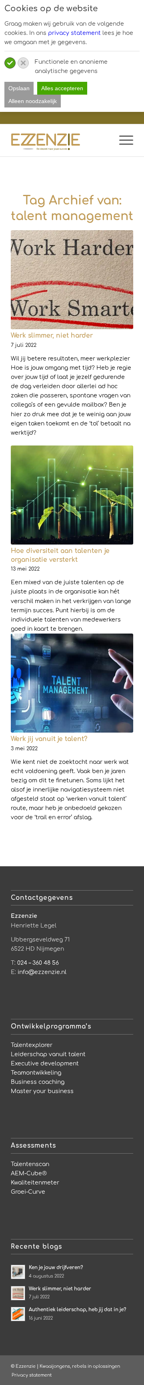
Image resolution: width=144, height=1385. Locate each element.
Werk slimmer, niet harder (52, 335)
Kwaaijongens (55, 1366)
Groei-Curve (28, 1192)
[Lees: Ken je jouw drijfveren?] (18, 1272)
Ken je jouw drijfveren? (56, 1267)
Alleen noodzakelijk (32, 101)
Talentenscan (30, 1164)
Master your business (42, 1091)
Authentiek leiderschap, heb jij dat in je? (77, 1309)
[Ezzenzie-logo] (60, 140)
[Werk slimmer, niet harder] (72, 279)
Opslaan (19, 88)
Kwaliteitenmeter (35, 1183)
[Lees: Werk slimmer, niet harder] (18, 1293)
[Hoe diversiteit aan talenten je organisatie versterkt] (72, 495)
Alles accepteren (62, 88)
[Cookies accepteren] (10, 63)
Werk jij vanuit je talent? (49, 739)
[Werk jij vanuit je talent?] (72, 683)
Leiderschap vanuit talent (48, 1054)
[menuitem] (122, 140)
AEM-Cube (26, 1173)
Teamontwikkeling (36, 1073)
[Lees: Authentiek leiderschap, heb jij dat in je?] (18, 1314)
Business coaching (37, 1082)
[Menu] (122, 140)
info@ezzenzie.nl (42, 972)
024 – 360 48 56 (38, 963)
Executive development (45, 1064)
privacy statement (74, 33)
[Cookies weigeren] (23, 63)
